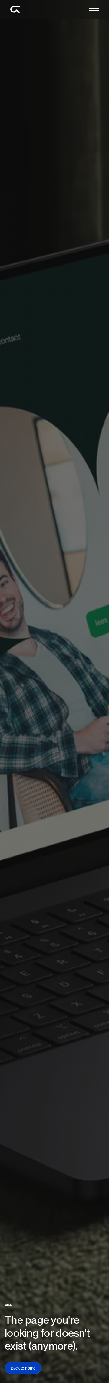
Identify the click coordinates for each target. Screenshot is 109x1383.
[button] (94, 9)
